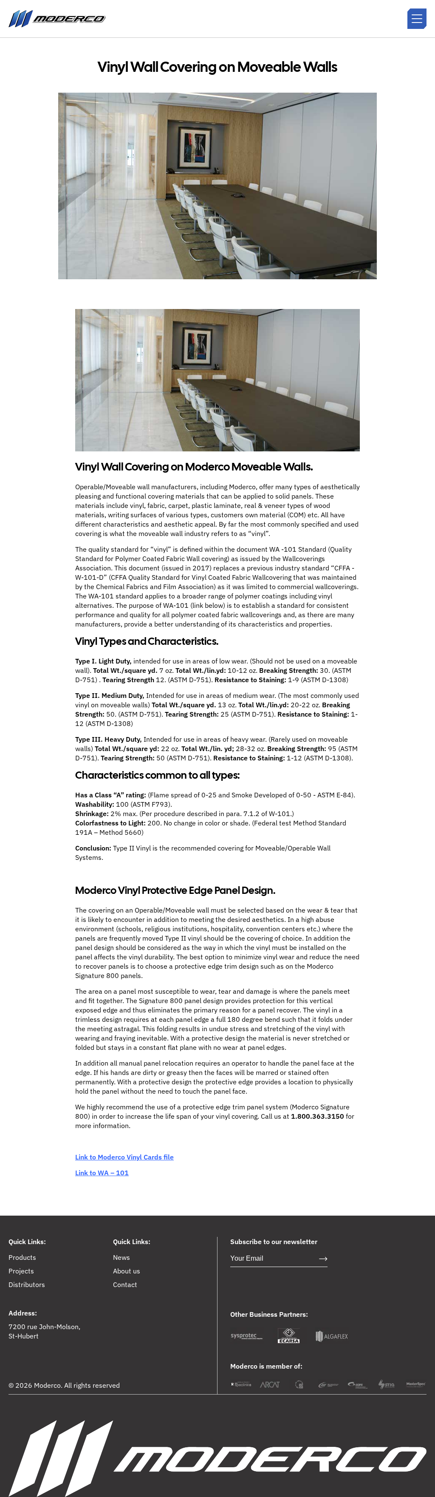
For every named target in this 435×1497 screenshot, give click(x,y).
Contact (125, 1284)
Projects (21, 1271)
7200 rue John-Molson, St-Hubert (44, 1331)
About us (126, 1271)
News (121, 1257)
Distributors (26, 1284)
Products (22, 1257)
